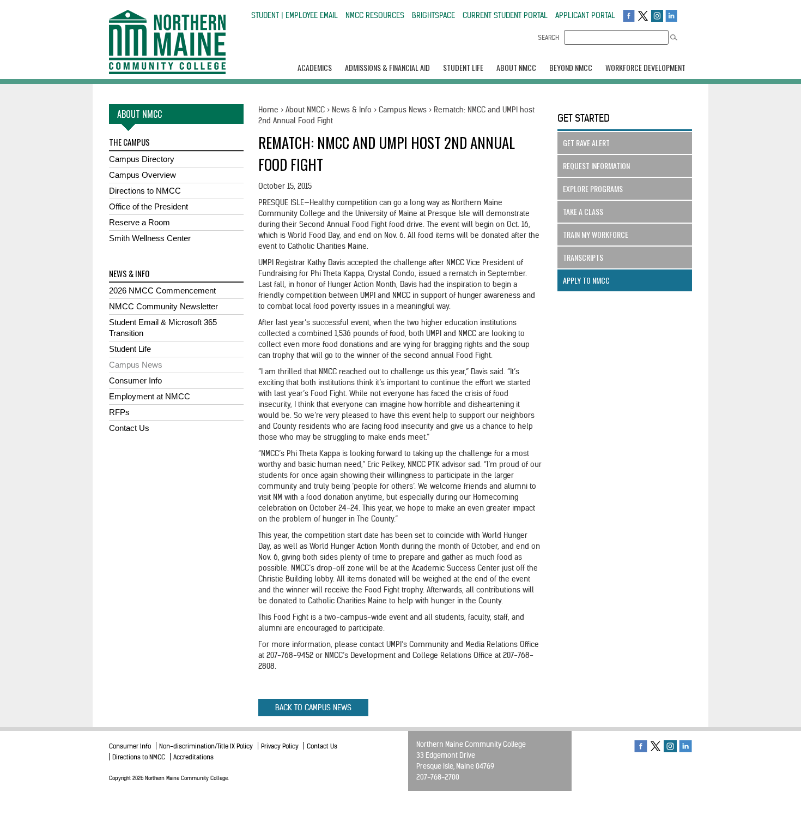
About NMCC (305, 110)
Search (548, 37)
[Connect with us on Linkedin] (671, 15)
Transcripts (583, 257)
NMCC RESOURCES (374, 15)
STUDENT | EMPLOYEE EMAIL (294, 15)
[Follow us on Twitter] (643, 15)
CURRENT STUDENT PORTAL (505, 15)
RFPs (119, 412)
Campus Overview (142, 174)
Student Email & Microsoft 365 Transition (163, 327)
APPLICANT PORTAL (585, 15)
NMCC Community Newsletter (163, 306)
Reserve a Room (139, 222)
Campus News (135, 364)
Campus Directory (141, 159)
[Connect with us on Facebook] (629, 15)
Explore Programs (593, 188)
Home (268, 110)
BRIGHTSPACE (433, 15)
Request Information (596, 165)
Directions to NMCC (145, 190)
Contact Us (129, 428)
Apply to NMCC (586, 280)
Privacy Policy (280, 746)
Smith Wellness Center (150, 238)
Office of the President (148, 206)
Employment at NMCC (149, 396)
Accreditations (193, 757)
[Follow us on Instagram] (657, 15)
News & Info (352, 110)
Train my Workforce (595, 234)
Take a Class (583, 211)
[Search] (673, 37)
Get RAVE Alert (586, 142)
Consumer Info (135, 380)
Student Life (130, 348)
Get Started (583, 118)
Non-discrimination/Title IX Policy (206, 746)
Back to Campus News (313, 707)
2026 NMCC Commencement (162, 290)
